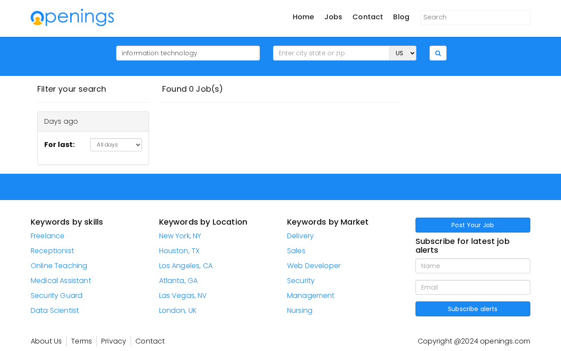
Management (311, 295)
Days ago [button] (61, 121)
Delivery (300, 236)
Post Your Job (472, 225)
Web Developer (314, 266)
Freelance (47, 236)
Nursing (299, 310)
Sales (296, 251)
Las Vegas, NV (183, 295)
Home (303, 17)
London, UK (178, 310)
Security (301, 281)
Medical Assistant (61, 281)
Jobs (333, 17)
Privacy (113, 341)
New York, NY (180, 236)
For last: (59, 145)
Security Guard (56, 295)
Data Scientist (55, 310)
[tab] (93, 121)
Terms (81, 341)
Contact (367, 17)
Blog (401, 17)
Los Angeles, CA (186, 266)
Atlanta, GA (178, 281)
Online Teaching (59, 266)
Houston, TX (179, 251)
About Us (46, 341)
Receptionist (52, 251)
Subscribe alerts (472, 308)
